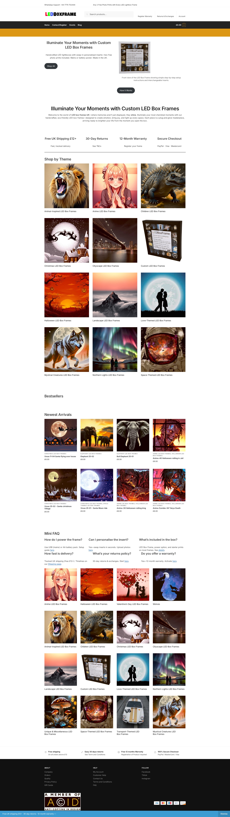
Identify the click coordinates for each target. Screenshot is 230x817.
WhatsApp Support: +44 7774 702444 (59, 5)
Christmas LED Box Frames (55, 454)
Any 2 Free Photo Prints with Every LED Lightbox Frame (115, 5)
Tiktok (144, 775)
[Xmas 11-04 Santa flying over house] (60, 435)
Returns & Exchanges (165, 16)
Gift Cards (48, 785)
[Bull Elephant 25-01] (133, 435)
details (161, 550)
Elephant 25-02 (87, 456)
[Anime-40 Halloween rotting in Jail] (169, 435)
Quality (47, 778)
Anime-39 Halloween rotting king (131, 508)
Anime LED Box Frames (162, 454)
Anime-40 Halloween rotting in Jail (168, 458)
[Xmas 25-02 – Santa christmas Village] (60, 485)
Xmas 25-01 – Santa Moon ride (94, 508)
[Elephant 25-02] (97, 435)
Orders (47, 775)
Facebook (146, 772)
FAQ (94, 785)
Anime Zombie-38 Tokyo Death (166, 508)
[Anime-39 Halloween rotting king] (133, 485)
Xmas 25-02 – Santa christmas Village (57, 507)
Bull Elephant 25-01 (125, 456)
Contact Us (98, 778)
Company (48, 772)
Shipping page (54, 564)
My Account (98, 772)
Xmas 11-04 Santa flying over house (60, 456)
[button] (181, 25)
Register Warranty (145, 16)
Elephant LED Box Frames (91, 454)
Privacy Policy (50, 782)
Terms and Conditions (102, 782)
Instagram (146, 778)
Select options (61, 464)
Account (182, 16)
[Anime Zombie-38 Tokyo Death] (169, 485)
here (52, 550)
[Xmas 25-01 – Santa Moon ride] (97, 485)
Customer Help (99, 775)
